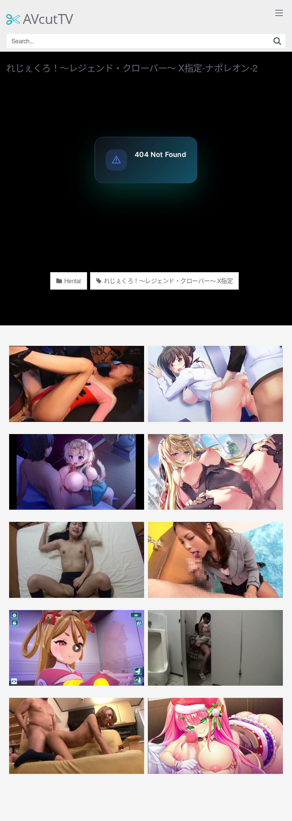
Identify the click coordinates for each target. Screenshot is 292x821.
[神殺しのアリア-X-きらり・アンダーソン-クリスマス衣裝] (215, 736)
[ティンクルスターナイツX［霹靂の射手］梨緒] (215, 472)
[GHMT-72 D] (76, 384)
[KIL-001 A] (215, 648)
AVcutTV (46, 19)
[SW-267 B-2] (76, 560)
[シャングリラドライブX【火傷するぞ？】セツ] (76, 648)
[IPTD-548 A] (215, 560)
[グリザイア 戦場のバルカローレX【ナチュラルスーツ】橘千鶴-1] (215, 384)
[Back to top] (279, 804)
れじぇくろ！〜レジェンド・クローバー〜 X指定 (167, 280)
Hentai (72, 280)
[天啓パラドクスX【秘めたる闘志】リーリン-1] (76, 472)
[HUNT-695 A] (76, 736)
